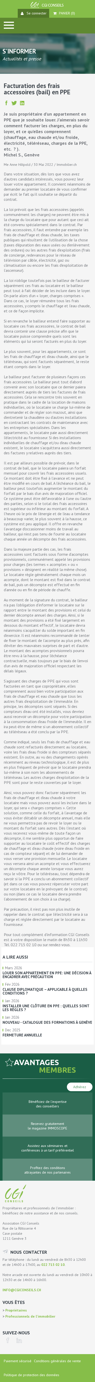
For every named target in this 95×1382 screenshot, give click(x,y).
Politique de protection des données (31, 1375)
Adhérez (79, 1087)
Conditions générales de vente (57, 1361)
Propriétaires (15, 1310)
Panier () (67, 13)
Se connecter (37, 13)
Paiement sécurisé (17, 1361)
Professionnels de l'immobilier (29, 1316)
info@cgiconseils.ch (22, 1290)
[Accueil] (48, 7)
